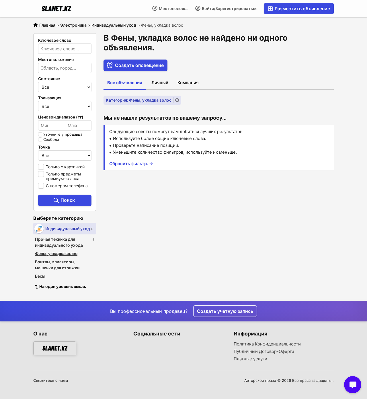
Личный (159, 82)
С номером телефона (67, 185)
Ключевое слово (54, 40)
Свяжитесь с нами (50, 380)
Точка (44, 147)
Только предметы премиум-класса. (63, 176)
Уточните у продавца (62, 134)
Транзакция (49, 98)
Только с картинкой (65, 166)
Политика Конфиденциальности (267, 344)
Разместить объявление (302, 8)
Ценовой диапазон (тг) (60, 117)
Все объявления (124, 82)
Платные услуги (250, 359)
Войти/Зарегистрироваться (229, 8)
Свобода (51, 139)
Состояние (49, 78)
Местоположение (175, 8)
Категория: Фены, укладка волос (138, 100)
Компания (188, 82)
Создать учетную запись (225, 311)
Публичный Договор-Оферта (264, 351)
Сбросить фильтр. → (131, 163)
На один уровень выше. (62, 286)
